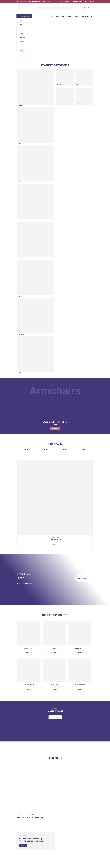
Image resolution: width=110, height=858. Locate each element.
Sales (19, 372)
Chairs (20, 105)
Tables (20, 181)
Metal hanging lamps (29, 684)
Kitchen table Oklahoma (54, 647)
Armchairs (21, 334)
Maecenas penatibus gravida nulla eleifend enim (31, 817)
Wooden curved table (79, 684)
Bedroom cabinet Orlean (79, 647)
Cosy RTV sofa (54, 684)
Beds (19, 143)
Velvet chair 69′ (29, 647)
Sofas (19, 220)
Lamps (20, 296)
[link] (35, 87)
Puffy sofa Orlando (55, 537)
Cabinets (20, 258)
